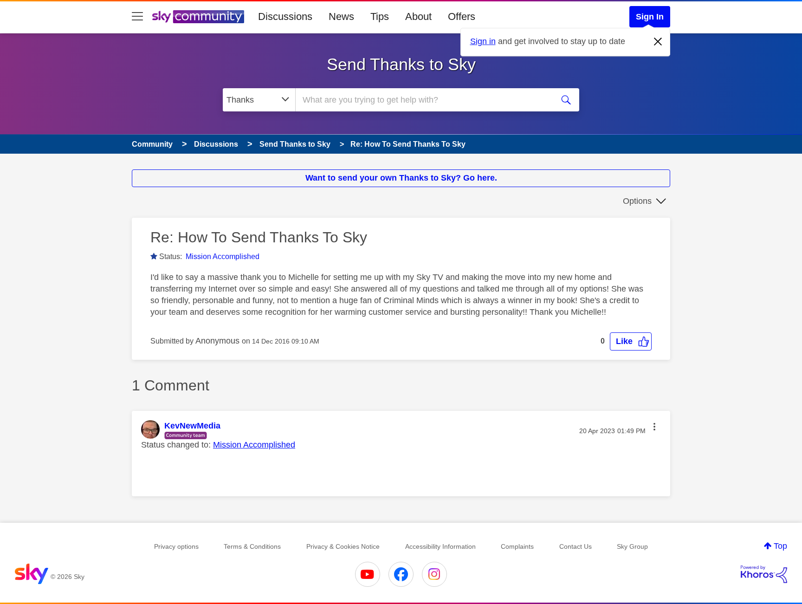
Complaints (517, 546)
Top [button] (780, 546)
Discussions (285, 16)
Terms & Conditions (252, 546)
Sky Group (632, 546)
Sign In (650, 16)
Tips (379, 16)
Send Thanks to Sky (401, 64)
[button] (631, 341)
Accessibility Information (440, 546)
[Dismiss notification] (658, 41)
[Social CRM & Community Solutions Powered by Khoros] (764, 574)
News (341, 16)
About (418, 16)
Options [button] (637, 201)
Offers (461, 16)
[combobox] (423, 99)
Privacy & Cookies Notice (343, 546)
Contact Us (575, 546)
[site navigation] (137, 16)
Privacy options (176, 546)
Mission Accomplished (222, 256)
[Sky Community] (198, 17)
